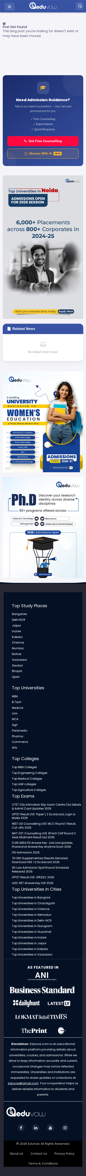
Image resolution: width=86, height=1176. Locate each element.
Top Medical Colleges (27, 779)
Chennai (18, 642)
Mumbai (18, 648)
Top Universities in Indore (29, 937)
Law (14, 713)
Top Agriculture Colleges (29, 790)
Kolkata (17, 637)
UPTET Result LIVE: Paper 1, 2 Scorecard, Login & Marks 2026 (43, 816)
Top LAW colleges (24, 784)
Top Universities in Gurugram (32, 926)
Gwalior (17, 665)
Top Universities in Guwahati (31, 932)
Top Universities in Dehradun (31, 915)
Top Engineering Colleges (29, 773)
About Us (16, 1154)
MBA (15, 696)
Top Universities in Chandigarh (33, 903)
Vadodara (19, 660)
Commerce (20, 742)
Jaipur (16, 625)
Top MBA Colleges (24, 767)
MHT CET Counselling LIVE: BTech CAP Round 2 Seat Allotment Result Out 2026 (44, 835)
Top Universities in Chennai (31, 909)
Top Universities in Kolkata (30, 949)
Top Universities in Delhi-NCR (32, 920)
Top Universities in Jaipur (29, 943)
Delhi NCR (18, 620)
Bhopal (17, 671)
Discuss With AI (44, 153)
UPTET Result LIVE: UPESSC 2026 (33, 877)
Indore (16, 631)
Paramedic (20, 730)
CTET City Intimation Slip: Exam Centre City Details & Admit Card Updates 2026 (46, 806)
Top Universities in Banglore (31, 897)
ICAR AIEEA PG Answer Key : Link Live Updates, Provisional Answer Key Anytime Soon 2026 (42, 845)
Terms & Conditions (43, 1163)
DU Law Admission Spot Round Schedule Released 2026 (40, 869)
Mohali (16, 654)
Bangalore (19, 614)
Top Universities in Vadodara (32, 954)
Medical (17, 708)
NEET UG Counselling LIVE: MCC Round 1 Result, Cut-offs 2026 (44, 826)
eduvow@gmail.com (23, 1083)
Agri (14, 725)
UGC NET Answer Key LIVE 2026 (32, 883)
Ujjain (16, 677)
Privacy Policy (64, 1154)
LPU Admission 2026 (26, 852)
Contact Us (39, 1154)
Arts (14, 748)
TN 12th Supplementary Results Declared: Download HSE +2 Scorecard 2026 (40, 860)
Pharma (17, 736)
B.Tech (16, 702)
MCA (15, 719)
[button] (10, 6)
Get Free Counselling (45, 141)
